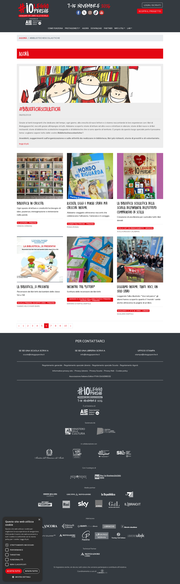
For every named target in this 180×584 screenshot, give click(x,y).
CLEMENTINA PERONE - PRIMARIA (81, 224)
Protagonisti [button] (72, 28)
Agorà (85, 28)
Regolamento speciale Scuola (105, 365)
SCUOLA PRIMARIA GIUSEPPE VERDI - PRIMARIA (36, 303)
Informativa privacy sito (62, 371)
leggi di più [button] (24, 143)
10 (65, 325)
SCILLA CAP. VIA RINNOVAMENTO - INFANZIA (135, 228)
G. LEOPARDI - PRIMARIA (27, 223)
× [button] (39, 520)
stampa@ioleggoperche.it (146, 354)
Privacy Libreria (81, 371)
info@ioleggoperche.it (90, 354)
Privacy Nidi (109, 371)
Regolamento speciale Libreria (77, 365)
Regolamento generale (52, 365)
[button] (22, 577)
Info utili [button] (119, 28)
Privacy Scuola (96, 371)
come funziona (55, 28)
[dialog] (22, 549)
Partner (108, 28)
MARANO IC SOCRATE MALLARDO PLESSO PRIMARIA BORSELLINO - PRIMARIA (90, 299)
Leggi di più (24, 539)
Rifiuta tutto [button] (31, 571)
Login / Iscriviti (152, 5)
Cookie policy (122, 371)
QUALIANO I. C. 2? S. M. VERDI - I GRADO (133, 311)
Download (96, 28)
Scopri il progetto (150, 11)
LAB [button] (129, 28)
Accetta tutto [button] (13, 571)
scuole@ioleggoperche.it (33, 354)
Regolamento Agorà (129, 365)
